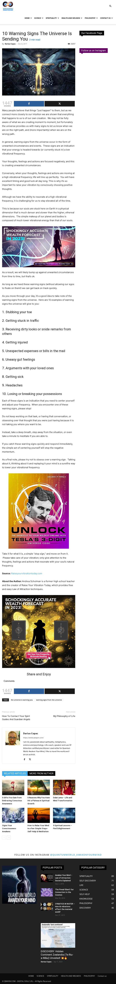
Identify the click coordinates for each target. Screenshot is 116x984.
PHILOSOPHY (90, 18)
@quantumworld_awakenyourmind (76, 854)
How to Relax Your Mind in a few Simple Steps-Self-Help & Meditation (38, 828)
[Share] (29, 104)
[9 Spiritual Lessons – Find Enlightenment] (64, 815)
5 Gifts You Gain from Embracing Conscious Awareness (12, 800)
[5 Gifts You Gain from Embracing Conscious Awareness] (13, 787)
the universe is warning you (22, 700)
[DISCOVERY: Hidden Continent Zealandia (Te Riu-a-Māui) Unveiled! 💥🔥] (58, 935)
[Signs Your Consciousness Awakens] (13, 815)
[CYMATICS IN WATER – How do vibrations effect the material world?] (47, 907)
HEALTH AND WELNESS (70, 18)
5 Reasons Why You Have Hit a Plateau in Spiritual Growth (38, 800)
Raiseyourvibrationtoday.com (26, 573)
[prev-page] (4, 837)
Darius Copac (10, 44)
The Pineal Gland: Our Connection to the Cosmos (64, 892)
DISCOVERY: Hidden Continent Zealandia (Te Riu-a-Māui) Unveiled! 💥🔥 (57, 954)
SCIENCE (37, 18)
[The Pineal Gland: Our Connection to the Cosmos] (47, 892)
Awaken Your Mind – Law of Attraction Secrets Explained (63, 878)
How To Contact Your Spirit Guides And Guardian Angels (16, 718)
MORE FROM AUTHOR (41, 773)
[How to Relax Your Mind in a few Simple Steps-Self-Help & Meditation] (38, 815)
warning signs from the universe (49, 700)
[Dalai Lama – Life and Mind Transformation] (64, 787)
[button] (110, 6)
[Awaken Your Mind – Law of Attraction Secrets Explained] (47, 878)
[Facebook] (25, 759)
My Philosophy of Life (64, 716)
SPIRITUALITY (51, 18)
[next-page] (9, 837)
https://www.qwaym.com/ (33, 738)
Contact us (105, 18)
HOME (27, 18)
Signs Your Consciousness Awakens (9, 828)
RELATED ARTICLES (15, 773)
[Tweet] (60, 104)
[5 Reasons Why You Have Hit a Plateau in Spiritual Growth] (38, 787)
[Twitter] (31, 759)
